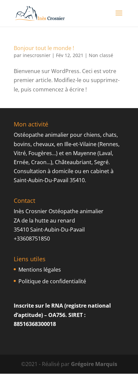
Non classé (101, 55)
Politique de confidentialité (52, 281)
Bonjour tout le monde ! (44, 48)
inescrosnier (37, 55)
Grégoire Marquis (94, 364)
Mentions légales (39, 269)
